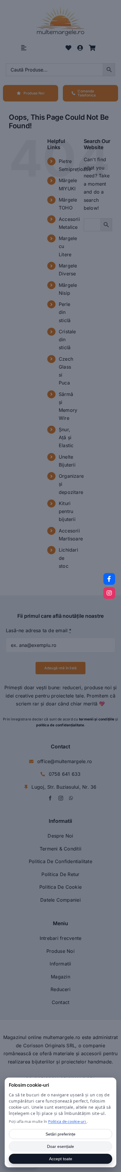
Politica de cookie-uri (67, 1121)
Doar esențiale (60, 1146)
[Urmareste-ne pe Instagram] (109, 593)
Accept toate (60, 1158)
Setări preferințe (60, 1134)
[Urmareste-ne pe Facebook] (109, 579)
